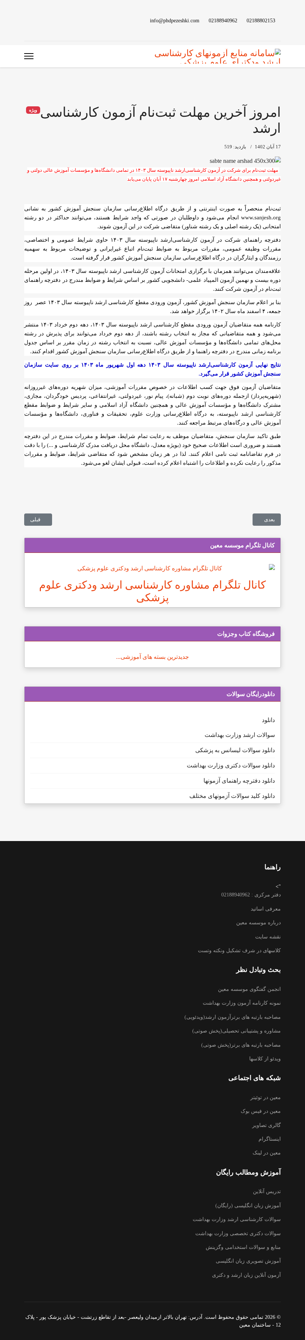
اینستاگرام (270, 1139)
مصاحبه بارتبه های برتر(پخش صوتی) (241, 1045)
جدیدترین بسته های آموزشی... (152, 657)
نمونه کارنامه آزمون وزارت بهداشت (242, 1003)
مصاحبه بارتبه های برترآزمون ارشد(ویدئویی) (232, 1017)
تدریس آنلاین (267, 1191)
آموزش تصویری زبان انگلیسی (248, 1261)
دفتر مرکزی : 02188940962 (251, 895)
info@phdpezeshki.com (174, 20)
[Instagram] (38, 20)
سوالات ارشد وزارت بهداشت (240, 735)
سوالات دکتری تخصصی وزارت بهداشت (238, 1233)
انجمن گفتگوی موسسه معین (249, 989)
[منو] (28, 56)
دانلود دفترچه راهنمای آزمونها (239, 780)
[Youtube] (62, 20)
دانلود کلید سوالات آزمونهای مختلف (232, 796)
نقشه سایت (268, 937)
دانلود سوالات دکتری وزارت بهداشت (231, 765)
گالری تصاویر (266, 1125)
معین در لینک (267, 1153)
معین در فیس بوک (261, 1111)
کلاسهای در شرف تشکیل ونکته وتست (239, 950)
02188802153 (261, 20)
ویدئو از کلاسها (265, 1059)
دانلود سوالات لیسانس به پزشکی (235, 750)
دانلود (268, 720)
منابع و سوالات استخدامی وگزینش (243, 1247)
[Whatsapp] (26, 20)
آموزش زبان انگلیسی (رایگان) (248, 1205)
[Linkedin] (50, 20)
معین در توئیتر (265, 1097)
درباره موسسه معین (258, 922)
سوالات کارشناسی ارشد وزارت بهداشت (237, 1219)
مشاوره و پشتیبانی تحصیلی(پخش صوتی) (236, 1031)
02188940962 (223, 20)
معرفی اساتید (266, 909)
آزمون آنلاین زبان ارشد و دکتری (246, 1275)
